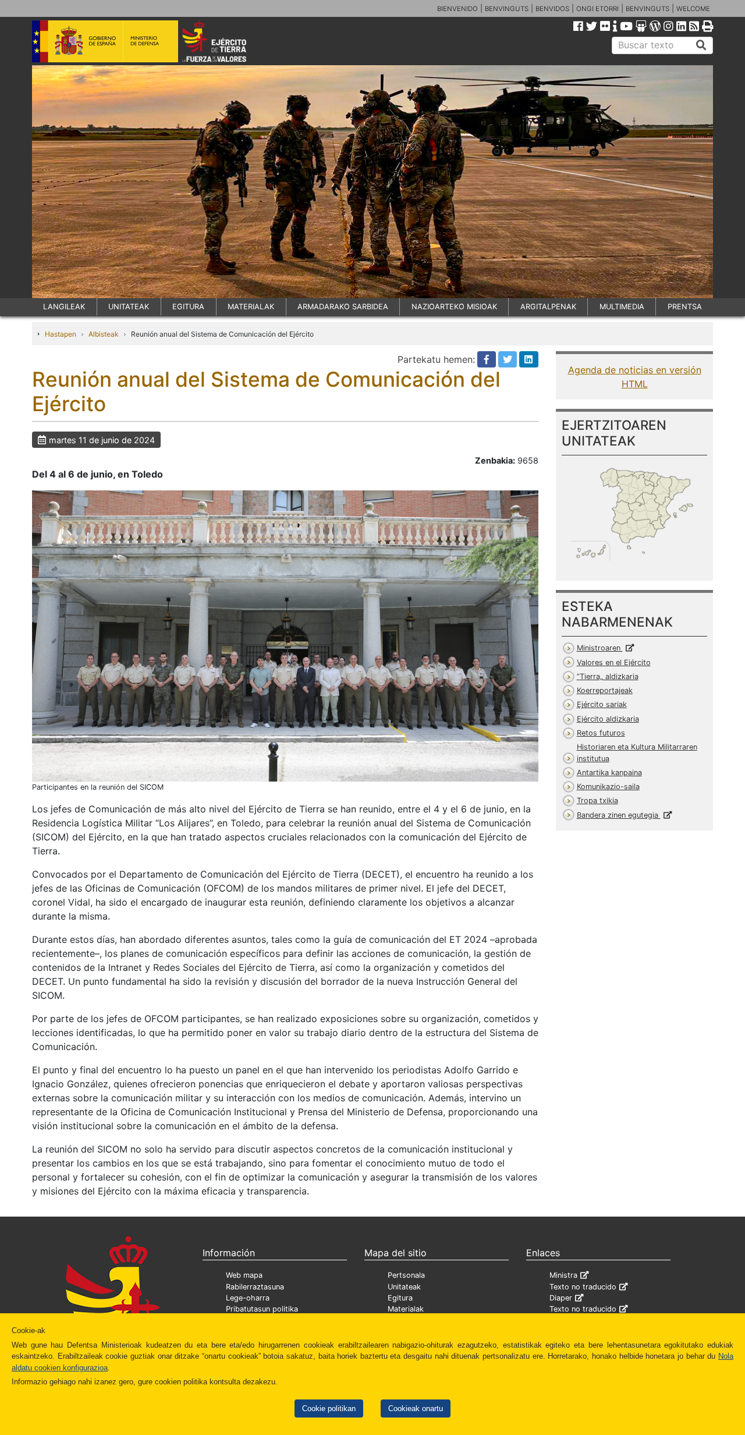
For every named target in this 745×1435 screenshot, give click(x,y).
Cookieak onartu (415, 1408)
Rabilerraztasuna (255, 1286)
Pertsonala (406, 1275)
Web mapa (244, 1275)
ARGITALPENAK (548, 306)
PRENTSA (685, 306)
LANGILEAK (64, 306)
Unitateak (404, 1286)
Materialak (406, 1309)
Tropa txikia (597, 800)
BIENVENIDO (457, 9)
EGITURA (188, 306)
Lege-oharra (247, 1297)
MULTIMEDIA (621, 306)
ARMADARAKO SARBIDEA (342, 306)
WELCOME (693, 9)
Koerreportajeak (605, 690)
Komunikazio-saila (608, 786)
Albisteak (103, 334)
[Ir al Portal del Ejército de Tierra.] (227, 40)
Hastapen (60, 334)
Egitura (400, 1297)
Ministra (563, 1275)
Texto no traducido (582, 1286)
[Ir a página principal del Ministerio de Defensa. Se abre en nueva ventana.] (105, 40)
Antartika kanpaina (609, 772)
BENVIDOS (552, 9)
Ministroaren (600, 648)
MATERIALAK (251, 306)
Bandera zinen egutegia (619, 815)
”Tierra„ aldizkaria (607, 676)
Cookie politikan (329, 1408)
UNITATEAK (128, 306)
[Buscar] (701, 45)
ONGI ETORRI (597, 9)
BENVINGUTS (506, 9)
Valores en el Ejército (614, 662)
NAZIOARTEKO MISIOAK (454, 306)
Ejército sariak (602, 704)
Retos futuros (601, 733)
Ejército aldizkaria (608, 719)
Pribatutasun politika (262, 1309)
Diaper (560, 1297)
